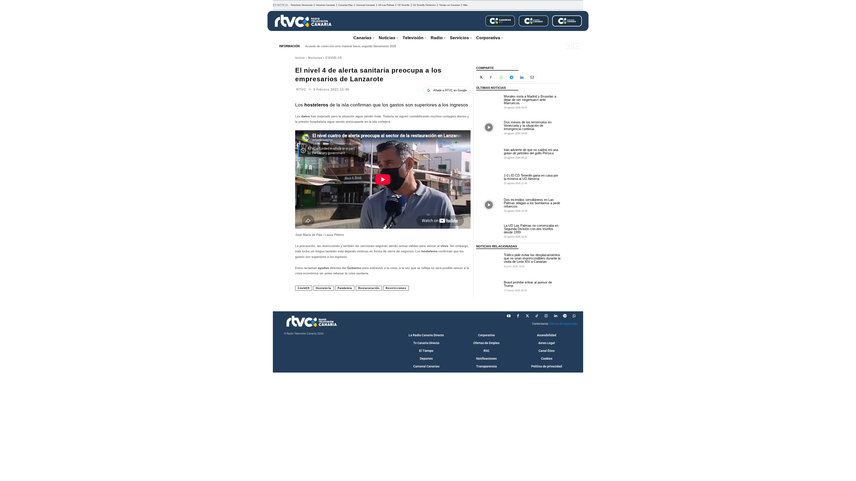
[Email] (531, 77)
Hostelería (323, 288)
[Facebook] (490, 77)
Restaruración (368, 288)
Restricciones (396, 288)
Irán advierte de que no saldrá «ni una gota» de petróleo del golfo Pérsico (531, 151)
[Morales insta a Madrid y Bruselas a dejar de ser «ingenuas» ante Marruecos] (489, 101)
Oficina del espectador (563, 323)
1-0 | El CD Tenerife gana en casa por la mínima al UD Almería (531, 177)
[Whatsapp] (574, 316)
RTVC (301, 89)
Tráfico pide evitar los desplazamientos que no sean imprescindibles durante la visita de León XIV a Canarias (532, 258)
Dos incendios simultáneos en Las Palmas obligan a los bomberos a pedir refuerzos (532, 203)
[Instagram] (546, 316)
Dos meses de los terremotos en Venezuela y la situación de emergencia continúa (527, 125)
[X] (480, 77)
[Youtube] (508, 316)
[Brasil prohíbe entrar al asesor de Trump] (489, 286)
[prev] (569, 46)
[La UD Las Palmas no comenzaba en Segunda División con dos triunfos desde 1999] (489, 231)
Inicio (300, 57)
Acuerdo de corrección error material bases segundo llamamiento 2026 (350, 46)
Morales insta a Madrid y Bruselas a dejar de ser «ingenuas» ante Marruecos (530, 99)
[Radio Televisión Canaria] (303, 21)
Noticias (315, 57)
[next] (576, 46)
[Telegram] (511, 77)
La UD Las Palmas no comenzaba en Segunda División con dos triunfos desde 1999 (531, 229)
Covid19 (304, 288)
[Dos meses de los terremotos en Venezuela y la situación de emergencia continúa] (489, 127)
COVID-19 (333, 57)
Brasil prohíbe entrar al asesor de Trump (528, 283)
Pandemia (344, 288)
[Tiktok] (536, 316)
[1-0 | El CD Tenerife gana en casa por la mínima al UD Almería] (489, 179)
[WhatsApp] (501, 77)
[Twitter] (527, 316)
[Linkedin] (521, 77)
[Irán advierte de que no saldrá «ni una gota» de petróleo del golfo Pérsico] (489, 153)
